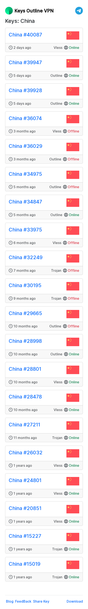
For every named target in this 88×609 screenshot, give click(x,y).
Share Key (41, 601)
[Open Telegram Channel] (79, 11)
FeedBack (23, 601)
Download (75, 601)
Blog (9, 601)
